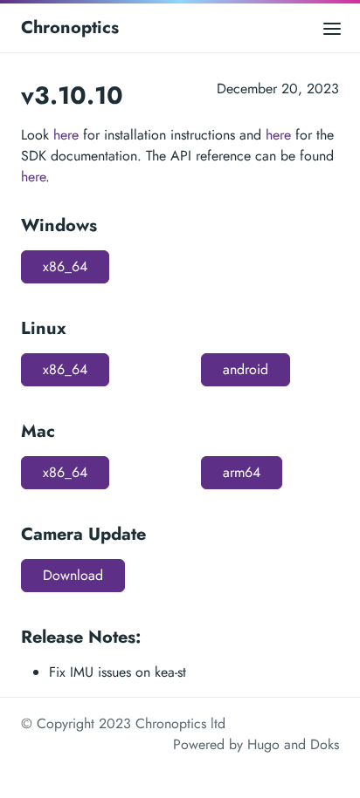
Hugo (263, 744)
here (66, 135)
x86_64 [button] (65, 266)
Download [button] (73, 575)
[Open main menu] (332, 27)
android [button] (245, 369)
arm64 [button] (241, 472)
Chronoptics (70, 27)
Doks (324, 744)
